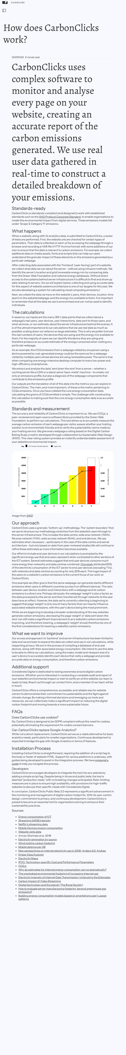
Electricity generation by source (37, 839)
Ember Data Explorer (31, 854)
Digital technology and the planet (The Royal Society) (50, 884)
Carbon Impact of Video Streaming (39, 881)
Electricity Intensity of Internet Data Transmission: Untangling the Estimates (64, 877)
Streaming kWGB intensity (34, 820)
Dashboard (18, 2)
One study (87, 564)
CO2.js (22, 866)
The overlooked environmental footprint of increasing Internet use (58, 873)
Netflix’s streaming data (33, 824)
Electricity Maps (28, 858)
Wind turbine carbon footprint (36, 843)
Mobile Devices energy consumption (40, 828)
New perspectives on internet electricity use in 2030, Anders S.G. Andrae (62, 850)
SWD (29, 515)
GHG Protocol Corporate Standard (60, 216)
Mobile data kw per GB (31, 847)
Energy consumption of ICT (34, 816)
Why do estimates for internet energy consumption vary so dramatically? (62, 869)
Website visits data (29, 831)
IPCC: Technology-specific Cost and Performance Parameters (56, 862)
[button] (4, 10)
